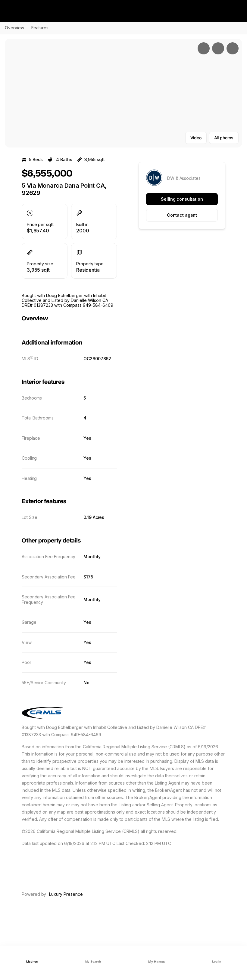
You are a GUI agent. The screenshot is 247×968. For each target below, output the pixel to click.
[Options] (204, 48)
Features (39, 27)
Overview (14, 27)
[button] (123, 93)
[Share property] (233, 48)
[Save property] (218, 48)
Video (196, 137)
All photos (223, 137)
